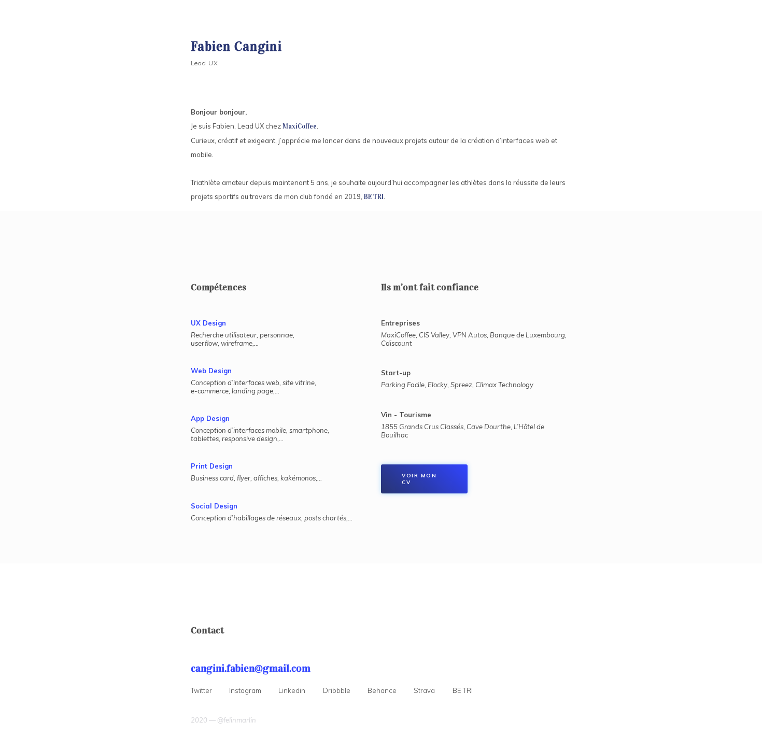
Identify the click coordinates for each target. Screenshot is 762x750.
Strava (424, 690)
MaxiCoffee (300, 126)
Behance (382, 690)
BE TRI (374, 197)
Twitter (201, 690)
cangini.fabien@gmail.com (251, 668)
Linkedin (291, 690)
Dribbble (336, 690)
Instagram (245, 690)
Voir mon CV (419, 479)
